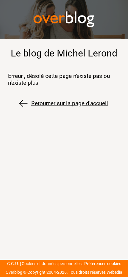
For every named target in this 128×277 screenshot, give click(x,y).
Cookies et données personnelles (52, 263)
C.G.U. (13, 263)
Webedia (114, 272)
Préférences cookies (102, 263)
